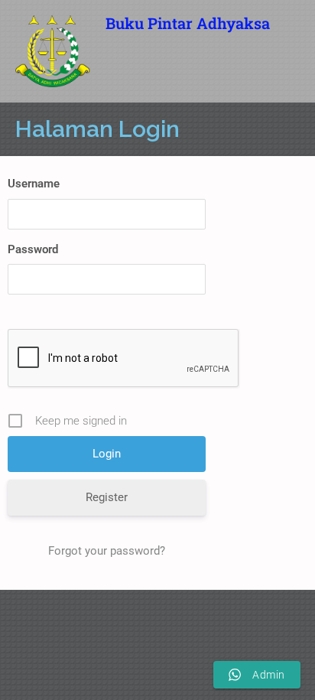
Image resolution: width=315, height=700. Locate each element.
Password (33, 249)
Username (34, 183)
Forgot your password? (106, 551)
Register (107, 497)
